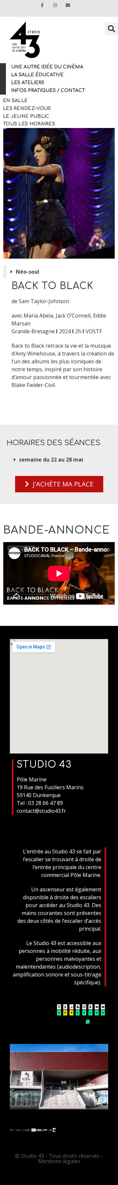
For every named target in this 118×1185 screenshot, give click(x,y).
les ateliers (27, 82)
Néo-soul (27, 271)
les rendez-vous (27, 108)
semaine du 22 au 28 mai (51, 459)
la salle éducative (37, 74)
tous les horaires (29, 123)
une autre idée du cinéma (47, 66)
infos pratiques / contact (48, 90)
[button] (61, 271)
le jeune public (26, 116)
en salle (15, 100)
